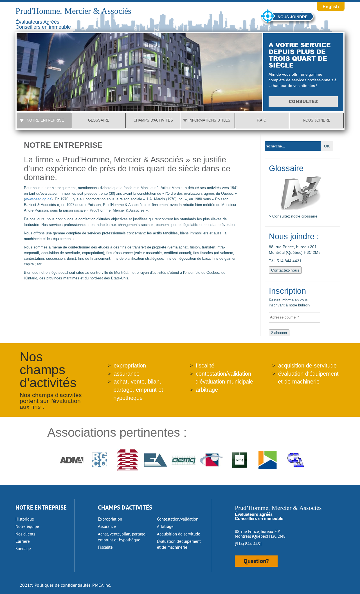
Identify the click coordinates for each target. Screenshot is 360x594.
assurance (127, 374)
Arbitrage (165, 526)
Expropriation (110, 519)
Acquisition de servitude (178, 534)
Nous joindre (292, 17)
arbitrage (207, 390)
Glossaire (98, 120)
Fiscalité (105, 547)
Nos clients (25, 534)
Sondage (23, 548)
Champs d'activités (153, 120)
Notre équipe (27, 526)
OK (327, 146)
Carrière (22, 541)
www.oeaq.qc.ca (38, 199)
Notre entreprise (45, 120)
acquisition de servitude (307, 365)
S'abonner (279, 333)
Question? (256, 561)
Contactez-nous (285, 270)
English (331, 6)
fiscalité (205, 365)
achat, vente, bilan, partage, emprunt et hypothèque (138, 389)
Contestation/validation (177, 519)
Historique (24, 519)
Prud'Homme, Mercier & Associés (73, 10)
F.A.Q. (262, 120)
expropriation (130, 365)
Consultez (303, 101)
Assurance (107, 526)
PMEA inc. (101, 585)
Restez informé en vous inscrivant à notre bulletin (289, 297)
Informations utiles (209, 120)
